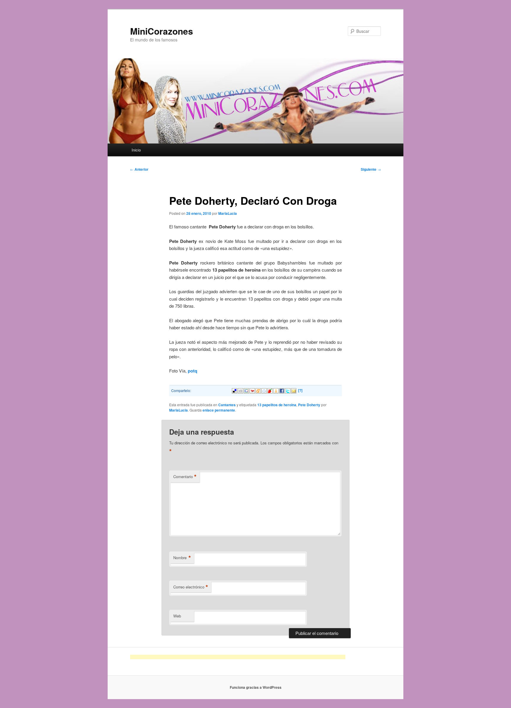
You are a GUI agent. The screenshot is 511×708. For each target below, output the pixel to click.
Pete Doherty (309, 404)
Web (177, 616)
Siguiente (371, 169)
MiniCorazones (161, 31)
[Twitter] (288, 390)
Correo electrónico (190, 587)
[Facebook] (282, 390)
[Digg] (240, 390)
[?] (300, 390)
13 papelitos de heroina (276, 404)
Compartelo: (181, 390)
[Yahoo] (252, 390)
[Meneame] (258, 390)
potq (192, 370)
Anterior (139, 169)
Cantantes (227, 404)
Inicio (136, 150)
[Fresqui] (264, 390)
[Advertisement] (237, 657)
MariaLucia (227, 213)
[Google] (246, 390)
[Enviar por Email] (294, 390)
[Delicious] (234, 390)
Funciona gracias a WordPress (256, 687)
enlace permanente (219, 410)
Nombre (182, 557)
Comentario (185, 476)
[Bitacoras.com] (276, 390)
